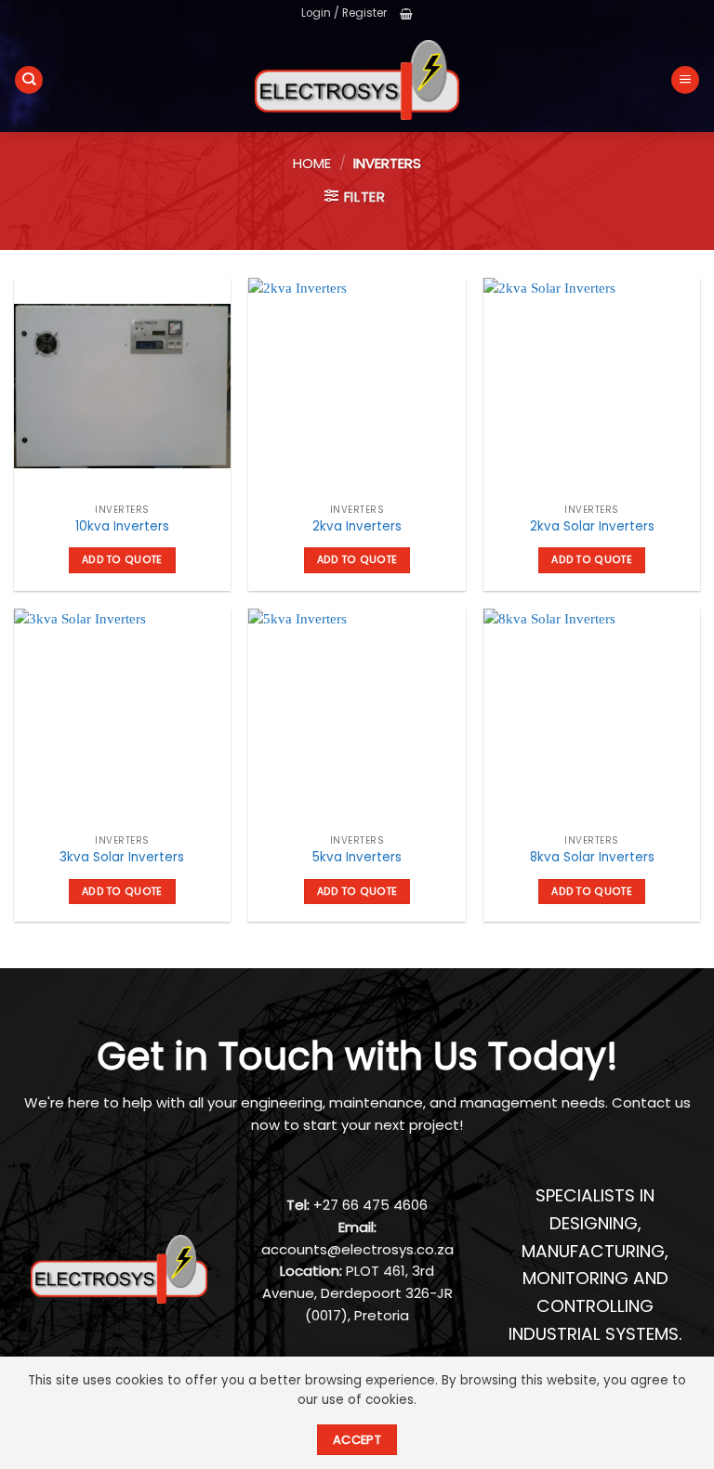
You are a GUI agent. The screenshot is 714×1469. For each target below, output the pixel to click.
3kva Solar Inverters (122, 857)
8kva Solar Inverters (592, 857)
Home (312, 163)
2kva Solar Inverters (592, 526)
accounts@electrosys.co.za (357, 1249)
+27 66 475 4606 (370, 1204)
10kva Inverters (122, 526)
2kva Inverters (357, 526)
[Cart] (406, 14)
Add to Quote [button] (122, 560)
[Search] (29, 80)
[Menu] (685, 80)
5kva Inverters (357, 857)
